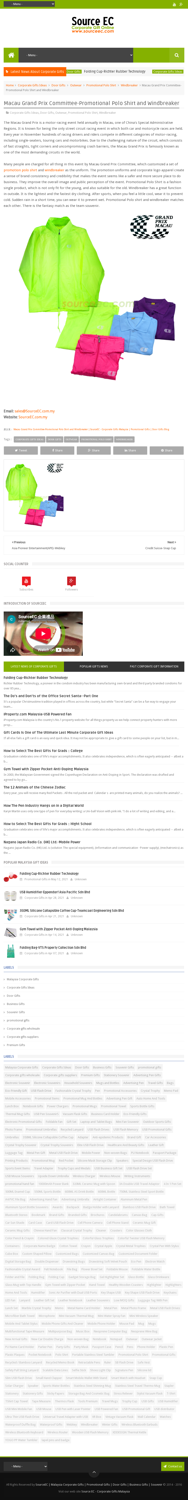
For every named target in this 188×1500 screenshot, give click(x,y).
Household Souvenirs (78, 1083)
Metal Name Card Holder (84, 1308)
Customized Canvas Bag (98, 1253)
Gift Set (71, 1121)
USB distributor (164, 1409)
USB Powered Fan (106, 1409)
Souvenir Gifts (16, 1012)
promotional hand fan (19, 1184)
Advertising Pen (133, 1083)
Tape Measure (41, 1401)
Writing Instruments (137, 1176)
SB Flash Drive (124, 1362)
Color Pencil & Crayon (19, 1238)
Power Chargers (58, 1106)
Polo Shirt (61, 1354)
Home (10, 85)
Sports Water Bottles (56, 1385)
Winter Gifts (109, 1424)
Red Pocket (66, 1160)
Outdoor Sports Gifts (157, 1121)
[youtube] (174, 4)
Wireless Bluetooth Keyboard (24, 1432)
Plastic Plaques (15, 1354)
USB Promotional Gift (136, 1409)
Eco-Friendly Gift (16, 1090)
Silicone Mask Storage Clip (94, 1160)
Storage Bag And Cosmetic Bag (89, 1393)
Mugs (152, 1323)
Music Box (83, 1331)
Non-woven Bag (78, 1339)
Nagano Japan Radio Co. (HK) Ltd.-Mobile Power (42, 842)
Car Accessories (155, 1137)
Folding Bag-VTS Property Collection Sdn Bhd (53, 948)
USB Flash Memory (125, 1129)
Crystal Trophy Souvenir (20, 1145)
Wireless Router (57, 1432)
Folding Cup (56, 1277)
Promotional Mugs (85, 1106)
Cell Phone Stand (118, 1222)
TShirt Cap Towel (16, 1401)
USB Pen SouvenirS (46, 1114)
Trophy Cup (129, 1401)
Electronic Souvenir (17, 1083)
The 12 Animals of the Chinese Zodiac (35, 787)
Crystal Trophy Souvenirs (57, 1145)
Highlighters (173, 1284)
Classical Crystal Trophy (76, 1230)
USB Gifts (147, 1401)
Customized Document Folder (138, 1253)
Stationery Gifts (33, 1393)
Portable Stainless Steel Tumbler (93, 1354)
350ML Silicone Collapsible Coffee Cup (48, 1137)
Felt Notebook (53, 1269)
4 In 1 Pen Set (172, 1184)
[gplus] (181, 4)
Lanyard (24, 1300)
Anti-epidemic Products (108, 1137)
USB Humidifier (168, 1401)
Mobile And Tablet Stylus (21, 1323)
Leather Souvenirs (98, 1300)
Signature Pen (124, 1370)
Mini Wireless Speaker (144, 1316)
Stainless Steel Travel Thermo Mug (137, 1385)
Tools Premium (88, 1401)
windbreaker (54, 170)
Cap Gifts (157, 1215)
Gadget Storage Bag (82, 1277)
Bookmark (38, 1215)
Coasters (116, 1230)
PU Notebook (140, 1153)
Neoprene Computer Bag (110, 1331)
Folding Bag (36, 1277)
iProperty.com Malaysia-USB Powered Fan (38, 714)
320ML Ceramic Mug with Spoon (94, 1184)
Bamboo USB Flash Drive (139, 1207)
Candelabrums (118, 1215)
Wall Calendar (147, 1416)
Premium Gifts (16, 1045)
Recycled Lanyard (72, 1129)
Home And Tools (16, 1292)
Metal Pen (110, 1308)
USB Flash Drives (98, 1129)
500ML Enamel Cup (17, 1191)
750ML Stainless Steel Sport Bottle (141, 1191)
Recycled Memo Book (60, 1362)
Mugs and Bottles (107, 1083)
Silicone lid (144, 1370)
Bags (170, 1083)
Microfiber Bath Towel (20, 1316)
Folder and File (15, 1277)
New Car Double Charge (47, 1339)
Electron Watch (155, 1261)
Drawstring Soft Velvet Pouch (108, 1261)
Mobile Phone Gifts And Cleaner (62, 1323)
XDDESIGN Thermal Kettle (129, 1432)
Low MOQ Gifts (124, 1300)
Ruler (107, 1362)
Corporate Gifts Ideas (145, 71)
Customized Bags (67, 1253)
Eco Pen (136, 1261)
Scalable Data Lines (55, 1370)
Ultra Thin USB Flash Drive (22, 1416)
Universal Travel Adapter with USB (65, 1416)
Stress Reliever (123, 1393)
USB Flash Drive (41, 1090)
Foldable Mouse (117, 1269)
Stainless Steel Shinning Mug (92, 1385)
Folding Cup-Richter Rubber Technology (92, 71)
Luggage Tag (14, 1153)
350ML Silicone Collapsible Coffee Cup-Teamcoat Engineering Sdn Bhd (72, 911)
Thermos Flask (64, 1401)
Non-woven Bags (115, 1153)
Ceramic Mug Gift (144, 1222)
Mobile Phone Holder (101, 1323)
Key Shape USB (111, 1292)
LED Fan (10, 1300)
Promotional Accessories (120, 1090)
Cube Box (11, 1253)
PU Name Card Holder (19, 1347)
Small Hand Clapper (49, 1378)
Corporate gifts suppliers (23, 1037)
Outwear (76, 85)
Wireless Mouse (110, 1176)
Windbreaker (129, 85)
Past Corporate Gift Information (154, 666)
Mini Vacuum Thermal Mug (76, 1316)
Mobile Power (91, 1153)
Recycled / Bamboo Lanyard (23, 1362)
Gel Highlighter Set (112, 1277)
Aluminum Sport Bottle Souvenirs (26, 1207)
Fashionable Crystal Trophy (73, 1090)
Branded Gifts (77, 1215)
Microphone (47, 1316)
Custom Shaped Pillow (37, 1253)
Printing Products (16, 1160)
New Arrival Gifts (16, 1339)
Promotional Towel (113, 1106)
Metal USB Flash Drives (165, 1308)
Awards (58, 1207)
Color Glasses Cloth (139, 1230)
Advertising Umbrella (75, 1199)
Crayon (86, 1246)
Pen (97, 1090)
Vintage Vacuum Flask (119, 1416)
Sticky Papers (55, 1393)
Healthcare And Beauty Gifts (126, 1145)
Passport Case (101, 1347)
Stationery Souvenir (116, 1075)
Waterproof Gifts (51, 1424)
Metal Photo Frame (133, 1308)
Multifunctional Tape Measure (24, 1331)
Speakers (122, 1160)
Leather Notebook (70, 1300)
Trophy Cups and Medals (74, 1168)
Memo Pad (171, 1090)
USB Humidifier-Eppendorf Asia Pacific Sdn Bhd (55, 892)
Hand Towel (97, 1284)
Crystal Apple (103, 1246)
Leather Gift (156, 1145)
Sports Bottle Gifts (142, 1106)
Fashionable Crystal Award (22, 1269)
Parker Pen (45, 1347)
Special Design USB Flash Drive (153, 1160)
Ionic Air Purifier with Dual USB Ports (73, 1292)
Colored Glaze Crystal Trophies (58, 1238)
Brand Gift (134, 1137)
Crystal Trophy (150, 1090)
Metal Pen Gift (36, 1153)
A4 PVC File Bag (15, 1199)
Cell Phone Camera (90, 1222)
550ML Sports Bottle (47, 1191)
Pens (130, 1347)
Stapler (169, 1385)
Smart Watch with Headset (128, 1378)
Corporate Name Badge (39, 1246)
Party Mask (81, 1347)
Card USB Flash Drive (60, 1222)
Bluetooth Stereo (16, 1215)
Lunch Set (11, 1308)
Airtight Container (104, 1199)
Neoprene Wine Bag (144, 1331)
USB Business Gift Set (108, 1168)
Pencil (119, 1347)
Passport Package (164, 1153)
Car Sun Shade (14, 1222)
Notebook (99, 1339)
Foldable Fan (54, 1121)
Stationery (12, 1393)
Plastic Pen (166, 1347)
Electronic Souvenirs (47, 1083)
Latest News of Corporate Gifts (34, 666)
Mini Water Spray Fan (111, 1316)
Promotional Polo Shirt (101, 85)
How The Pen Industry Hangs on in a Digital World (44, 806)
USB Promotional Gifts (156, 1129)
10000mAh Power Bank (53, 1184)
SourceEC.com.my (33, 417)
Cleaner (101, 1230)
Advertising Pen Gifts (147, 1075)
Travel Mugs (110, 1401)
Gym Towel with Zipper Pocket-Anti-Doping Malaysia (46, 769)
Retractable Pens (89, 1362)
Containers (12, 1246)
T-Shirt (171, 1393)
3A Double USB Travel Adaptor (139, 1184)
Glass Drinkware (158, 1277)
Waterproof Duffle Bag (20, 1424)
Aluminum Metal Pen (134, 1199)
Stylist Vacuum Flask (150, 1393)
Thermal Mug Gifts (17, 1114)
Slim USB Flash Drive (18, 1378)
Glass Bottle (136, 1277)
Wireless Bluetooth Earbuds (140, 1424)
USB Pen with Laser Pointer (73, 1409)
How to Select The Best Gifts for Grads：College (43, 751)
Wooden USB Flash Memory (90, 1432)
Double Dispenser (47, 1261)
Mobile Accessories (18, 1098)
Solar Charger (14, 1385)
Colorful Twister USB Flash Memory (141, 1238)
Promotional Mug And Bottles (83, 1098)
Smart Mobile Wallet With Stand (86, 1378)
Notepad (116, 1339)
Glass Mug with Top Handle (23, 1284)
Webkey (71, 1424)
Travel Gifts (155, 1083)
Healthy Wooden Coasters (126, 1284)
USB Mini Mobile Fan (18, 1409)
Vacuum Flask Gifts (75, 1114)
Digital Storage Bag (18, 1261)
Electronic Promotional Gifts (23, 1121)
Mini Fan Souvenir (127, 1121)
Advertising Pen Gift (119, 1098)
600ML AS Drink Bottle (79, 1191)
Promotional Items (47, 1098)
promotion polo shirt (20, 170)
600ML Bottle (106, 1191)
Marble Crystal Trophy (36, 1308)
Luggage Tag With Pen (153, 1300)
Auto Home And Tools (150, 1098)
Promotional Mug (43, 1160)
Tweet (23, 450)
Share (59, 450)
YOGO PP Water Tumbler (21, 1440)
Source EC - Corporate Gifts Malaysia (105, 1491)
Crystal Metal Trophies (131, 1246)
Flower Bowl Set (91, 1269)
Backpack (73, 1207)
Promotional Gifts (163, 1354)
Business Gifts (16, 1004)
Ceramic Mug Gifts (17, 1230)
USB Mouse (43, 1409)
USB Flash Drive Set (139, 1168)
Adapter (83, 1137)
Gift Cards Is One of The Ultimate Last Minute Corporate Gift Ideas (58, 732)
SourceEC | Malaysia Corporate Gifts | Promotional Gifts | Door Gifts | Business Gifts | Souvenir (99, 1484)
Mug (141, 1323)
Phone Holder (146, 1347)
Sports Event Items (17, 1168)
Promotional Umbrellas (41, 1129)
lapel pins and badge (55, 1440)
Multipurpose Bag (60, 1331)
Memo (59, 1308)
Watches (165, 1416)
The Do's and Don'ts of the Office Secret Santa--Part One (51, 696)
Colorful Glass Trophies (98, 1238)
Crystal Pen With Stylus (164, 1246)
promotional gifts (18, 1020)
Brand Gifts (56, 1215)
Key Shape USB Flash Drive (142, 1292)
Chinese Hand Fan (45, 1230)
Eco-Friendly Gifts (135, 1114)
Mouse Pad (126, 1323)
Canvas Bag (139, 1215)
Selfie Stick (79, 1370)
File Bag (72, 1269)
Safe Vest (144, 1362)
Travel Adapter (43, 1168)
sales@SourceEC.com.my (35, 411)
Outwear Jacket (152, 1339)
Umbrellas (12, 1137)
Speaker (33, 1385)
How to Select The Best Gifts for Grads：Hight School (47, 824)
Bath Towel (167, 1207)
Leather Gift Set (44, 1300)
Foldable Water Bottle (146, 1269)
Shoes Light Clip (100, 1370)
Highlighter (154, 1284)
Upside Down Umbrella (53, 1176)
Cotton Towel (68, 1246)
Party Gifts (63, 1347)
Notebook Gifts (33, 1106)
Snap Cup (155, 1378)
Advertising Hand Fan (43, 1199)
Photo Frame (13, 1129)
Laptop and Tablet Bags (96, 1121)
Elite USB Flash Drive (90, 1145)
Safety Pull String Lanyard (22, 1370)
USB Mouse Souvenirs (19, 1176)
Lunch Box (12, 1106)
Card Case (35, 1222)
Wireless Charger (84, 1176)
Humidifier (38, 1292)
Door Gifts (58, 85)
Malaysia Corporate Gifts (23, 979)
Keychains (170, 1292)
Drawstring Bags (74, 1261)
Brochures (97, 1215)
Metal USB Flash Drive (63, 1153)
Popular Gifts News (94, 666)
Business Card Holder (105, 1114)
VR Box (96, 1416)
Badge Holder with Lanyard (101, 1207)
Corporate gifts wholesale (23, 1028)
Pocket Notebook (40, 1354)
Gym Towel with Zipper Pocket (65, 1284)
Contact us (175, 1466)
